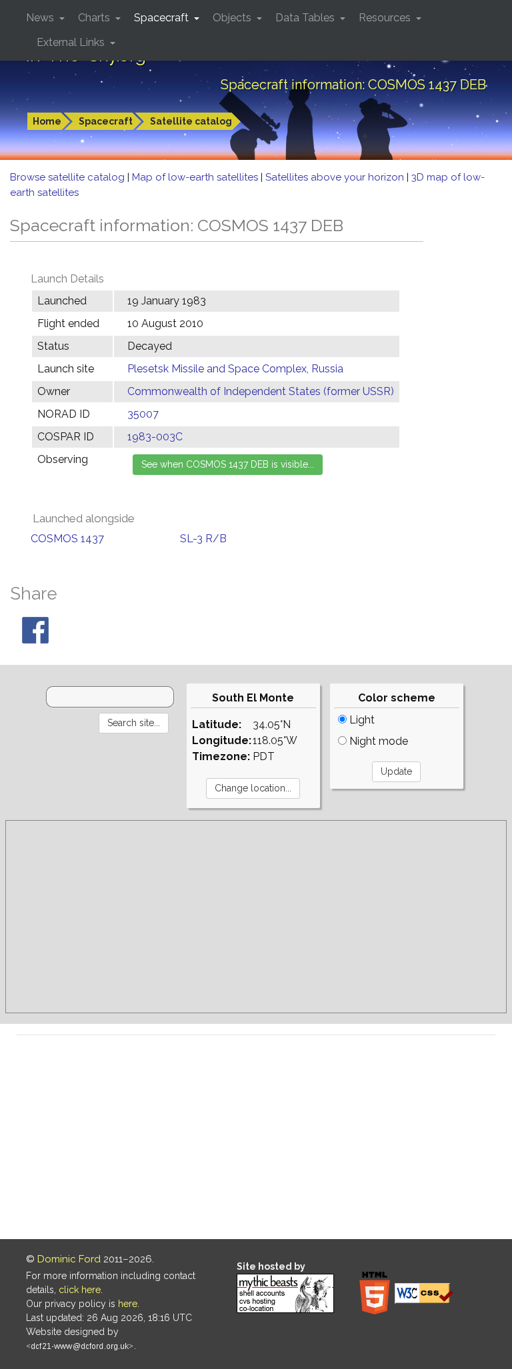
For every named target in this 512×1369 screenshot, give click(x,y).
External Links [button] (72, 42)
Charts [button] (95, 17)
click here (80, 1289)
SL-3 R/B (203, 538)
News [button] (41, 17)
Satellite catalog (191, 121)
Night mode (377, 741)
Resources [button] (386, 17)
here (127, 1303)
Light (361, 719)
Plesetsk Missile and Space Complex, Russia (235, 368)
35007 (143, 414)
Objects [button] (233, 17)
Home (47, 121)
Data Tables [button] (306, 17)
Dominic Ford (69, 1259)
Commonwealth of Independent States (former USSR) (260, 391)
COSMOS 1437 (67, 538)
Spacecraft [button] (162, 17)
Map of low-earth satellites (196, 177)
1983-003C (155, 436)
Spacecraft (106, 121)
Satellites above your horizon (336, 177)
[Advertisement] (256, 916)
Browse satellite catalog (68, 177)
